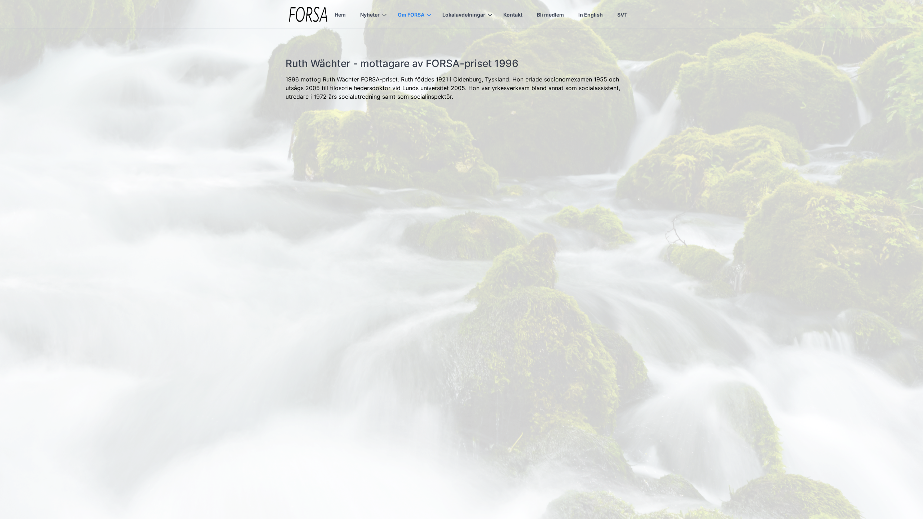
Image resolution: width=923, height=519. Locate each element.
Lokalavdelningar (463, 15)
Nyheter (370, 15)
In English (590, 15)
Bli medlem (550, 15)
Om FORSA (411, 15)
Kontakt (512, 15)
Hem (340, 15)
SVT (622, 15)
